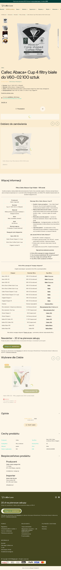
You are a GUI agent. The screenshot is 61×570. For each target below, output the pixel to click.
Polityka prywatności (7, 533)
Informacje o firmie (6, 549)
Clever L (49, 316)
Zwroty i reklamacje (6, 531)
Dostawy (44, 529)
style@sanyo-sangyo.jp (12, 471)
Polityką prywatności (11, 352)
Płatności (44, 526)
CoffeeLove (3, 14)
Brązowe (51, 276)
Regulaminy (4, 526)
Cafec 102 (49, 313)
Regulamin (19, 350)
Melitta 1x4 (55, 307)
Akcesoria (10, 14)
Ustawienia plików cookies (8, 529)
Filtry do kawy (22, 14)
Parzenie (16, 14)
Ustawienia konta (26, 534)
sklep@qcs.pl (9, 485)
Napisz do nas (28, 332)
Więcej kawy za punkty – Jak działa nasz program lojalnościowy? (29, 530)
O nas (2, 547)
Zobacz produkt (30, 391)
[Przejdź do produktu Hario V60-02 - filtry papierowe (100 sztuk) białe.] (21, 378)
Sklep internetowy (30, 568)
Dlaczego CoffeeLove (7, 545)
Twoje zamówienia (26, 526)
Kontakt (3, 543)
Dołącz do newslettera (12, 346)
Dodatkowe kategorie (7, 551)
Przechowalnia (25, 536)
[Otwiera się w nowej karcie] (56, 497)
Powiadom (21, 109)
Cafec (2, 67)
